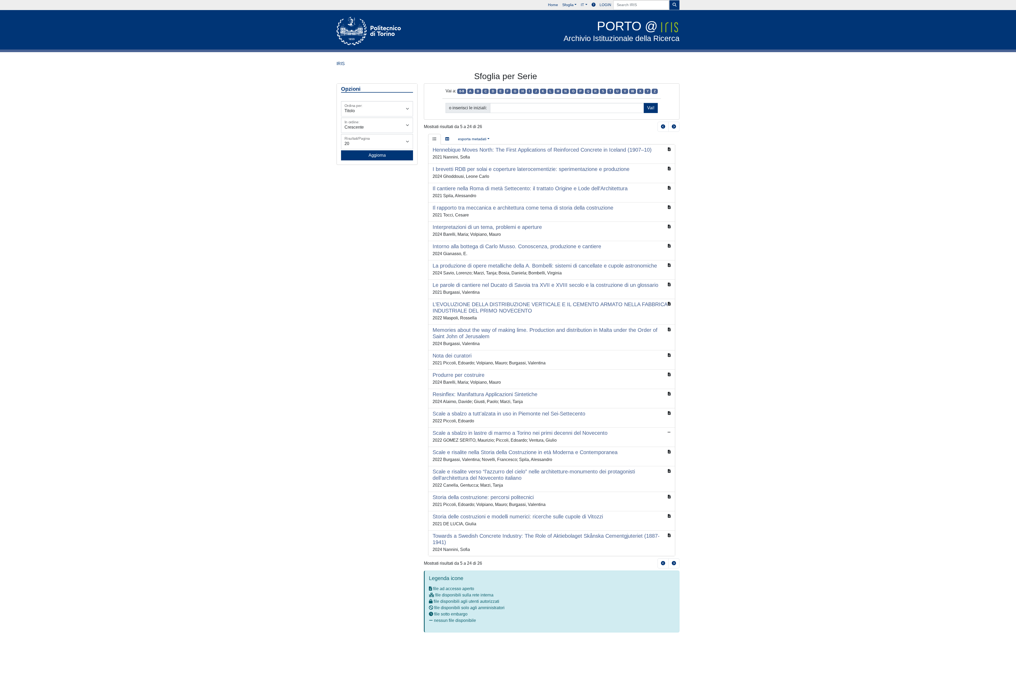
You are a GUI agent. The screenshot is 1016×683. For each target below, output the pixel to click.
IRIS (341, 63)
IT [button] (582, 5)
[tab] (434, 139)
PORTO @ (621, 31)
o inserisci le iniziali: (468, 108)
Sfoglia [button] (568, 5)
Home (553, 5)
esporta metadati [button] (472, 139)
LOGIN (605, 5)
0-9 (461, 91)
